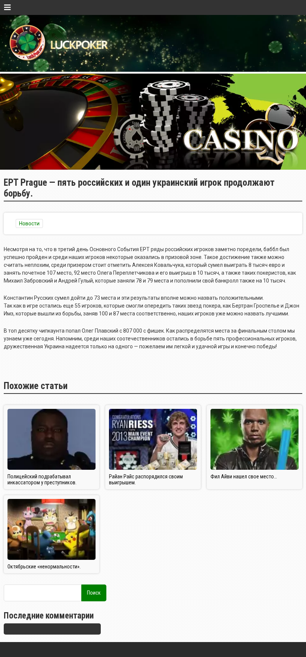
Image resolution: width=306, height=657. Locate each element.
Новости (29, 223)
